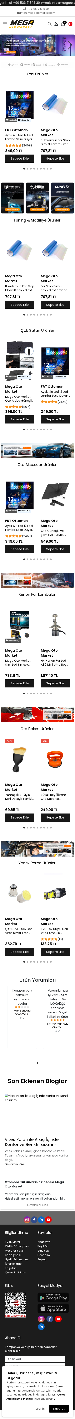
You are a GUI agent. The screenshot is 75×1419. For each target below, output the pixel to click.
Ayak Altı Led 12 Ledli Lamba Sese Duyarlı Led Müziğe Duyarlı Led (19, 137)
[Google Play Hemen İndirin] (51, 1297)
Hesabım (44, 1255)
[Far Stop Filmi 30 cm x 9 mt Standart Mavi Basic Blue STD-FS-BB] (55, 251)
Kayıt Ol (43, 1246)
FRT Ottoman (16, 130)
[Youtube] (59, 1318)
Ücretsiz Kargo (14, 120)
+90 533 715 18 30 (38, 9)
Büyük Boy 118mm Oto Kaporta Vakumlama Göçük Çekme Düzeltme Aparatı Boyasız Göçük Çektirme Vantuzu (55, 797)
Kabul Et (59, 1408)
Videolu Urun (25, 120)
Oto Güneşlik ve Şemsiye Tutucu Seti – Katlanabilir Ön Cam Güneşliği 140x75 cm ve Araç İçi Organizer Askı (54, 533)
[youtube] (48, 1219)
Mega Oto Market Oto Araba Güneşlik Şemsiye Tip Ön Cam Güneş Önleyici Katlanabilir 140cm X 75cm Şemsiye (19, 399)
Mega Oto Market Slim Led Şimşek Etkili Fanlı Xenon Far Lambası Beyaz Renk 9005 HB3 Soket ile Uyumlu (19, 663)
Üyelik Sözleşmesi (17, 1259)
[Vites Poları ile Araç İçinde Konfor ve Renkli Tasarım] (37, 1114)
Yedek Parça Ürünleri (37, 863)
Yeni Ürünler (37, 74)
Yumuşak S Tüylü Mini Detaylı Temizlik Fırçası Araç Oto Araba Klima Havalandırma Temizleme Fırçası (19, 797)
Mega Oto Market (49, 132)
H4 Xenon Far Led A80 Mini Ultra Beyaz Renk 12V (55, 663)
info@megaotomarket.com (37, 13)
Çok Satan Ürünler (37, 330)
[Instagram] (42, 1318)
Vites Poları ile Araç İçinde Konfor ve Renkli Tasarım (32, 1142)
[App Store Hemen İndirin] (51, 1308)
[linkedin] (41, 1219)
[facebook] (34, 1219)
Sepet (42, 1259)
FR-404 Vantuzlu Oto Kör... (58, 1025)
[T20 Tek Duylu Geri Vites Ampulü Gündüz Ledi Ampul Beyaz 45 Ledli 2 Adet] (55, 893)
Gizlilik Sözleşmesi (17, 1246)
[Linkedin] (42, 1326)
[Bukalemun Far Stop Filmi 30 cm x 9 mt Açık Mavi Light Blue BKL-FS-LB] (55, 105)
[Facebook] (50, 1318)
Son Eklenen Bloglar (37, 1081)
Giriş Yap (43, 1251)
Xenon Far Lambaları (37, 594)
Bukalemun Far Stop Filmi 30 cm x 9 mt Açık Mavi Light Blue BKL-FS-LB (55, 142)
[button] (5, 24)
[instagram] (26, 1219)
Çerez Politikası (15, 1272)
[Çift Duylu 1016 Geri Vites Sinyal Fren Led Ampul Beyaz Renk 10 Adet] (19, 893)
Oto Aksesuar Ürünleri (38, 464)
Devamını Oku (15, 1164)
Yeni (9, 741)
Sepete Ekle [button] (20, 158)
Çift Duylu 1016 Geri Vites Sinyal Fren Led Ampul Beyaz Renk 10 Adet (18, 931)
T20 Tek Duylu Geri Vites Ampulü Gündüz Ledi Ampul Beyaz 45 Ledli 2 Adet (55, 931)
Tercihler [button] (40, 1408)
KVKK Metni (12, 1242)
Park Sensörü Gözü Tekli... (22, 1012)
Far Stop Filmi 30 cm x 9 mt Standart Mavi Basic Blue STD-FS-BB (55, 288)
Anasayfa (44, 1242)
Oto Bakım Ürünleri (37, 728)
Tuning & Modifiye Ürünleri (37, 220)
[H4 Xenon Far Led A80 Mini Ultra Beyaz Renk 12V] (55, 625)
